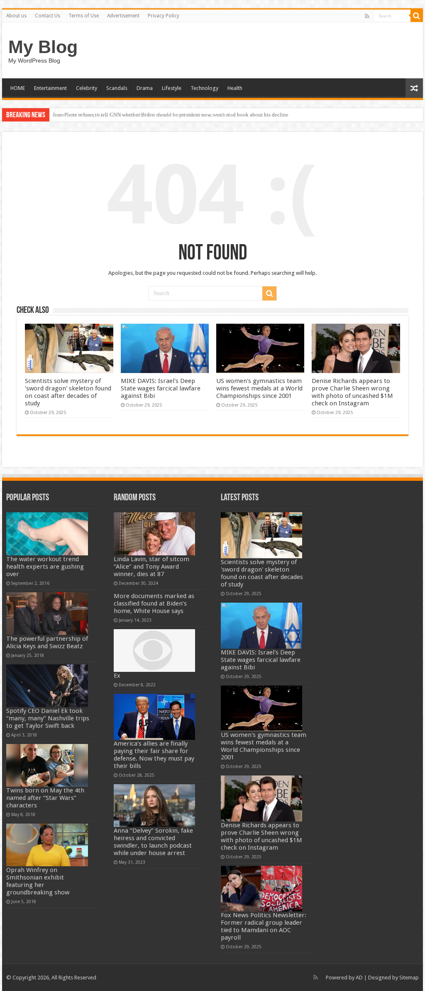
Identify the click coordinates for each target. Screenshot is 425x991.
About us (16, 16)
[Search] (416, 16)
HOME (17, 88)
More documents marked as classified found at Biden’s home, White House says (154, 603)
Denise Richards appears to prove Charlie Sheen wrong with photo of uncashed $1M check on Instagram (352, 392)
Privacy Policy (163, 16)
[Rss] (367, 16)
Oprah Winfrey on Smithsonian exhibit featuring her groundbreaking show (37, 881)
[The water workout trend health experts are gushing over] (47, 533)
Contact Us (47, 16)
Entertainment (50, 88)
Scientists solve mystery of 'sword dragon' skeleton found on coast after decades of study (68, 392)
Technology (204, 88)
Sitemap (409, 977)
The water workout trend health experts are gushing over (45, 566)
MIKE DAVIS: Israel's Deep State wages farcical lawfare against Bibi (160, 388)
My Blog (43, 47)
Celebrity (86, 88)
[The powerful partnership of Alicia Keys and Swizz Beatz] (47, 613)
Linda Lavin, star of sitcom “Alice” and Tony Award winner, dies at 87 (151, 566)
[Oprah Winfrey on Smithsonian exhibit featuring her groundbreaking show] (47, 845)
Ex (117, 675)
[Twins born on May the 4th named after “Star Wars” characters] (47, 765)
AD (359, 977)
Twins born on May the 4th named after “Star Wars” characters (45, 798)
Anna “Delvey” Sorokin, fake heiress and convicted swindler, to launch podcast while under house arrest (153, 842)
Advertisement (123, 16)
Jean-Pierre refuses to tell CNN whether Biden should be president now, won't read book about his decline (170, 114)
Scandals (116, 88)
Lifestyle (171, 88)
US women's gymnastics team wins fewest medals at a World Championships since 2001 (259, 388)
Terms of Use (83, 16)
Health (234, 88)
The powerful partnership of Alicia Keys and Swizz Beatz (47, 642)
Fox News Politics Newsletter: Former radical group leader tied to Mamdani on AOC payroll (263, 926)
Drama (145, 88)
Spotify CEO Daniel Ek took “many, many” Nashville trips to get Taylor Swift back (47, 718)
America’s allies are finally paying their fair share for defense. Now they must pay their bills (154, 755)
